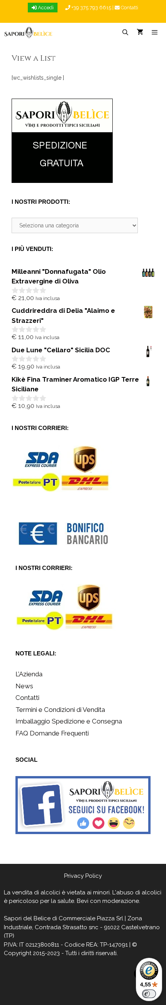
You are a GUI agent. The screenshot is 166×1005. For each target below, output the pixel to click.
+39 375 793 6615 (90, 7)
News (24, 686)
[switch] (149, 994)
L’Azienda (28, 674)
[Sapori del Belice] (28, 32)
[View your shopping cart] (140, 32)
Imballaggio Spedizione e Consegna (68, 721)
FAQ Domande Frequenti (52, 733)
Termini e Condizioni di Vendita (60, 709)
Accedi (45, 7)
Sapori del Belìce (27, 918)
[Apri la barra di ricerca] (124, 32)
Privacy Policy (83, 875)
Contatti (129, 7)
